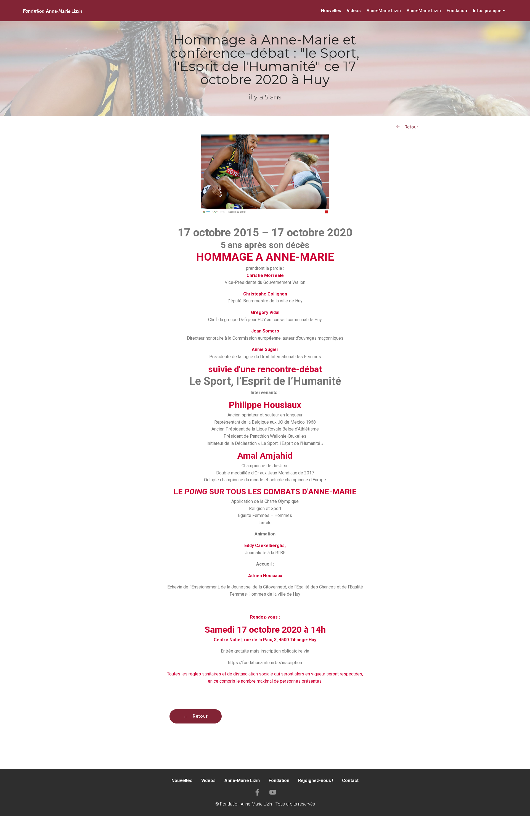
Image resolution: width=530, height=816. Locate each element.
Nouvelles (331, 10)
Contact (350, 780)
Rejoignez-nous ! (315, 780)
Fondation (457, 10)
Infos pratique (487, 10)
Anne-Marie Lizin (384, 10)
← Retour (407, 127)
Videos (354, 10)
